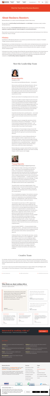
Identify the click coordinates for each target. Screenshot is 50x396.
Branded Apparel (28, 376)
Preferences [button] (5, 393)
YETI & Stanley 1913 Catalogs (42, 376)
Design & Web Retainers (29, 370)
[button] (32, 2)
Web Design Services (18, 2)
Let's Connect (46, 2)
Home (38, 367)
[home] (5, 2)
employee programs (15, 369)
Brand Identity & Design (12, 2)
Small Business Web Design (30, 372)
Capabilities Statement (41, 372)
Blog (42, 2)
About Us (39, 2)
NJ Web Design (28, 379)
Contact (38, 377)
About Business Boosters (41, 369)
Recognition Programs (24, 2)
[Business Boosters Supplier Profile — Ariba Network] (43, 384)
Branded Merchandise (29, 377)
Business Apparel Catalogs (41, 374)
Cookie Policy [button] (5, 392)
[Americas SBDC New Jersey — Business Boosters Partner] (6, 384)
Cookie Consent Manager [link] (5, 387)
